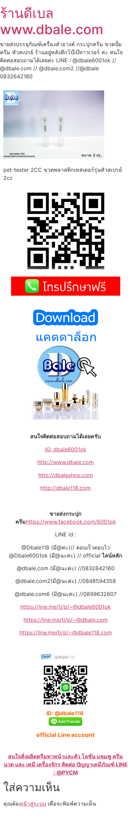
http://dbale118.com (65, 487)
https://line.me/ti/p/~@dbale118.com (65, 632)
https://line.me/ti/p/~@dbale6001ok (65, 606)
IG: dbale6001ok (65, 449)
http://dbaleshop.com (65, 475)
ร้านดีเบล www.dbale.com (51, 21)
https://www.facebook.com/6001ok (71, 521)
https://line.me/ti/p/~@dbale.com (66, 619)
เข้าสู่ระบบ (33, 803)
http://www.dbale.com (65, 462)
